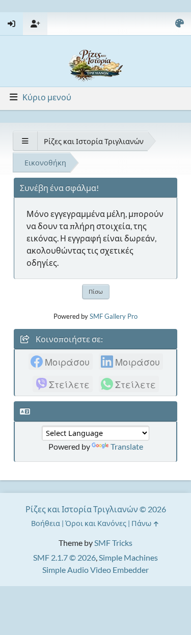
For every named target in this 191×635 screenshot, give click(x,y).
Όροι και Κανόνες (95, 523)
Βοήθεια (45, 523)
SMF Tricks (113, 542)
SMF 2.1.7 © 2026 (64, 557)
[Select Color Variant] (179, 23)
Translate (127, 446)
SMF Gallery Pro (114, 316)
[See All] (25, 141)
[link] (61, 361)
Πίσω (96, 291)
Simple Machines (128, 557)
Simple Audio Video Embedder (95, 569)
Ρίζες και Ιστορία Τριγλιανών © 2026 (95, 509)
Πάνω (142, 523)
